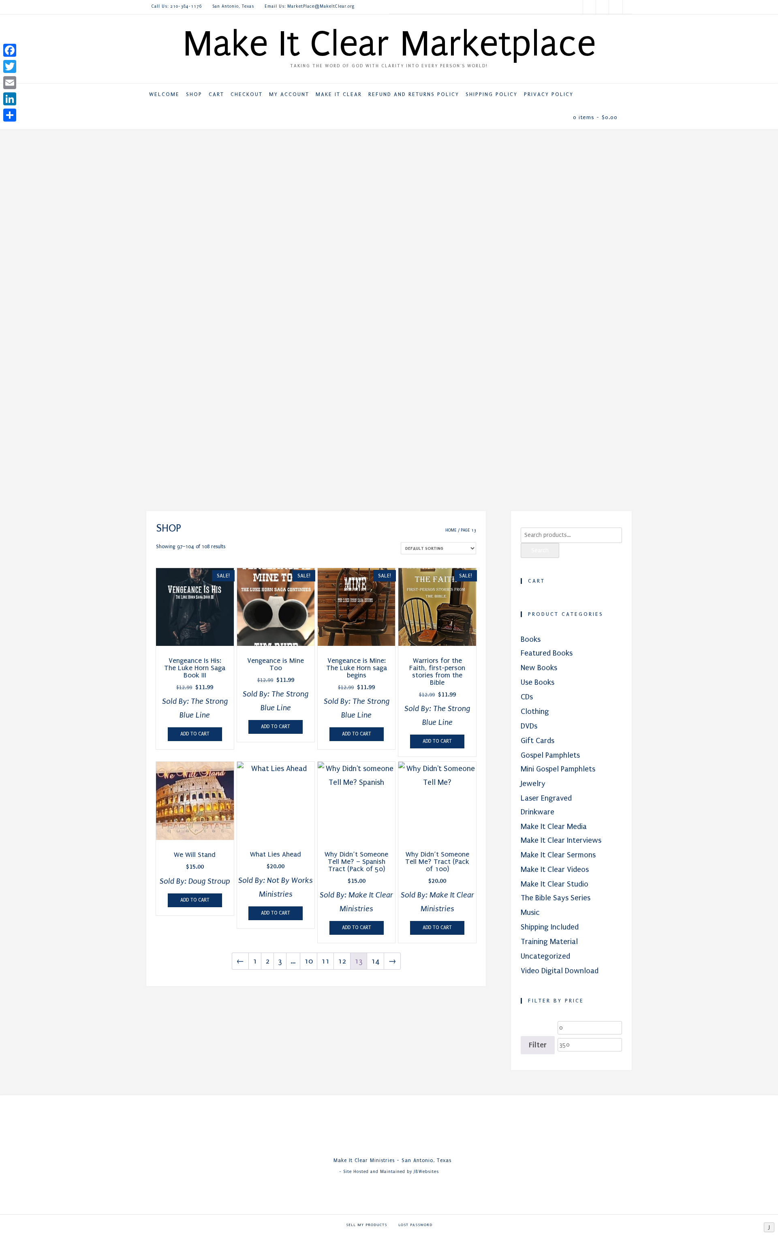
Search (540, 550)
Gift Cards (537, 740)
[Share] (10, 115)
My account (289, 94)
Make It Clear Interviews (561, 840)
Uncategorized (545, 956)
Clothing (535, 711)
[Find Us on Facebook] (602, 7)
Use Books (537, 682)
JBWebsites (426, 1171)
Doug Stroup (209, 881)
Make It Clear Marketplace (389, 44)
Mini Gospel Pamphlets (558, 769)
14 (375, 961)
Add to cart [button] (194, 734)
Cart (216, 94)
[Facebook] (10, 50)
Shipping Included (550, 927)
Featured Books (547, 653)
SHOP (194, 94)
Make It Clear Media (554, 826)
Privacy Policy (548, 94)
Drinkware (537, 812)
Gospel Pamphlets (550, 755)
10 (308, 961)
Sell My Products (366, 1224)
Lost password (415, 1224)
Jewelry (533, 783)
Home (451, 530)
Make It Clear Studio (554, 884)
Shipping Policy (491, 94)
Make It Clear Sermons (558, 854)
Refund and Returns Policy (413, 94)
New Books (539, 667)
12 (342, 961)
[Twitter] (10, 66)
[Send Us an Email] (615, 7)
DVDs (529, 726)
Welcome (164, 94)
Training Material (549, 941)
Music (530, 912)
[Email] (10, 83)
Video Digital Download (559, 970)
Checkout (247, 94)
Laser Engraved (546, 798)
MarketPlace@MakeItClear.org (321, 6)
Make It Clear (339, 94)
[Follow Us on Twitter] (589, 7)
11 (325, 961)
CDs (527, 696)
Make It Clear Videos (555, 869)
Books (531, 639)
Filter (538, 1044)
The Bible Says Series (555, 897)
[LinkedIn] (10, 99)
